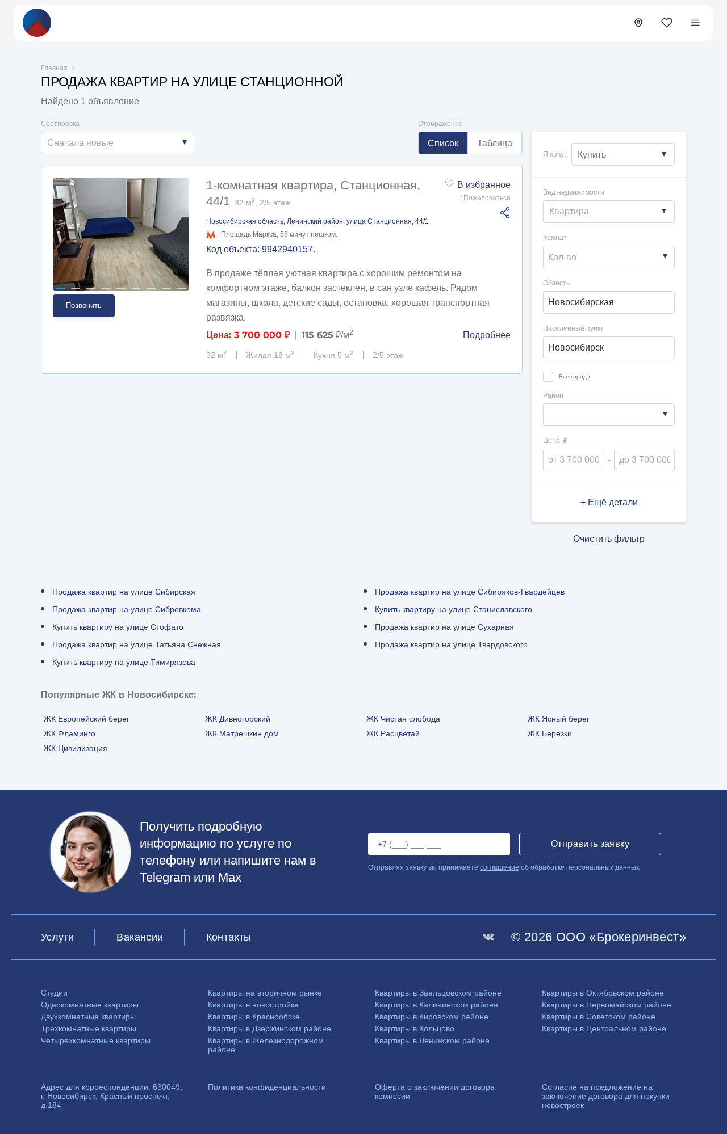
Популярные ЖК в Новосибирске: (118, 694)
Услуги (57, 937)
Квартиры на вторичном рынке (265, 992)
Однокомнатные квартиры (90, 1004)
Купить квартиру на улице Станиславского (453, 609)
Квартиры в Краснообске (254, 1016)
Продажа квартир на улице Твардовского (451, 644)
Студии (54, 992)
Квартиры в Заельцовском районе (438, 992)
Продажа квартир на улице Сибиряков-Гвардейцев (470, 591)
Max (229, 877)
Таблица (494, 143)
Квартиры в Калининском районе (436, 1004)
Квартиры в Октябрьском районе (603, 992)
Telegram (165, 877)
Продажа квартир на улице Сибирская (123, 591)
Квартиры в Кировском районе (431, 1016)
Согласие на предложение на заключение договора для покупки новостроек (606, 1096)
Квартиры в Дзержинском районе (269, 1028)
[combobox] (118, 143)
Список (443, 143)
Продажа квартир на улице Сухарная (444, 626)
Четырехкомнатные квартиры (96, 1040)
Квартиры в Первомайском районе (606, 1004)
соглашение (499, 867)
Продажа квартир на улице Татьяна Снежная (136, 644)
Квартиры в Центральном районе (604, 1028)
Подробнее (487, 335)
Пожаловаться (485, 198)
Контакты (229, 937)
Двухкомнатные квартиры (88, 1016)
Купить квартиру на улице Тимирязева (123, 662)
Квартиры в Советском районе (598, 1016)
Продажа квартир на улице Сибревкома (126, 609)
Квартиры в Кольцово (414, 1028)
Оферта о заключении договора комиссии (435, 1091)
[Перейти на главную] (37, 22)
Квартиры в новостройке (253, 1004)
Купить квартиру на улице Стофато (117, 626)
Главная (54, 68)
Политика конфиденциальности (267, 1086)
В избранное (484, 184)
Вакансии (139, 937)
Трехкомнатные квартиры (88, 1028)
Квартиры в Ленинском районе (432, 1040)
